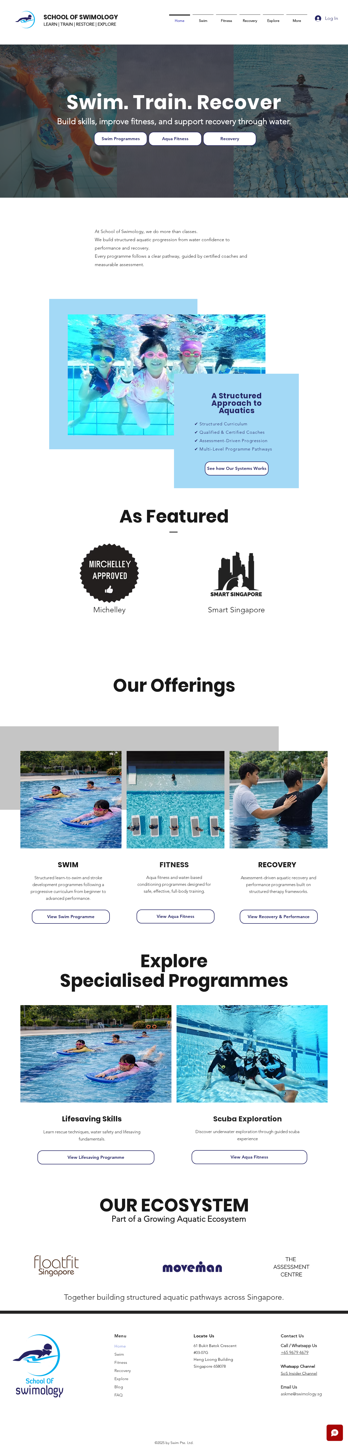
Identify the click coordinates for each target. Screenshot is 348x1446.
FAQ (118, 1395)
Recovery (122, 1370)
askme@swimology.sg (301, 1393)
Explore (121, 1378)
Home (120, 1346)
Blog (118, 1386)
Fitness (120, 1362)
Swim (119, 1354)
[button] (237, 468)
